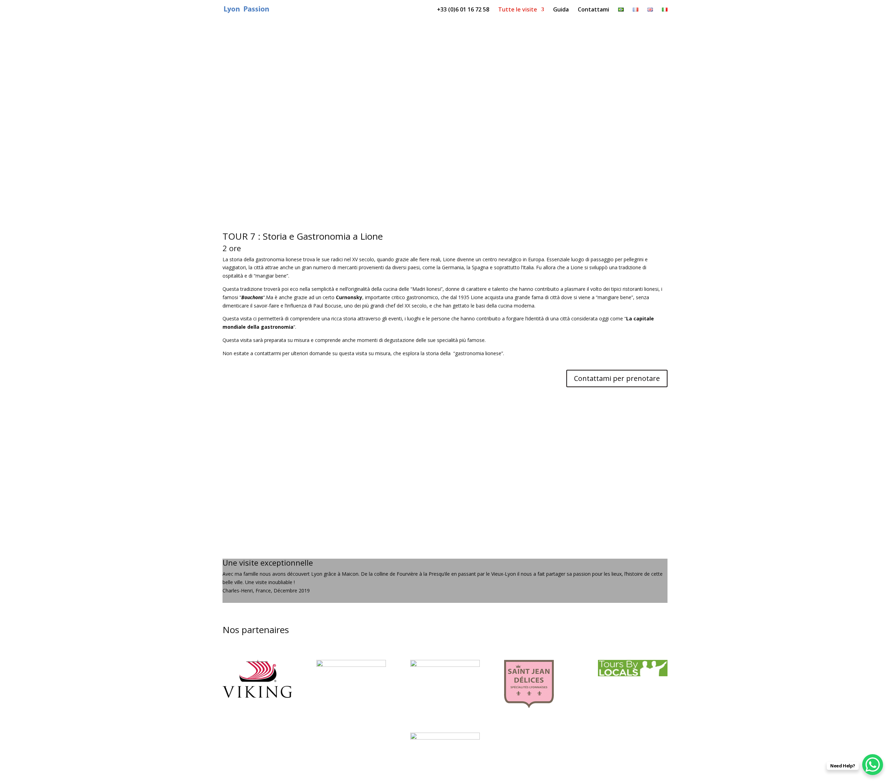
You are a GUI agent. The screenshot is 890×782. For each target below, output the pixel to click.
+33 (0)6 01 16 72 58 (463, 10)
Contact (442, 464)
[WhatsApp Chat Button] (872, 764)
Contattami (593, 10)
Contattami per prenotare (617, 378)
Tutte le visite (517, 10)
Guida (561, 10)
